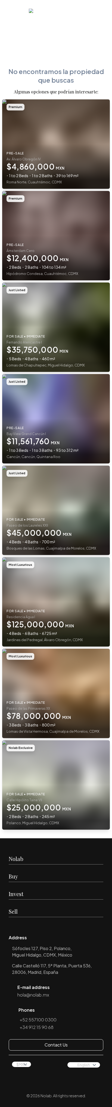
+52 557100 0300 (38, 1019)
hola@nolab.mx (33, 995)
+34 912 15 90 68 (37, 1027)
